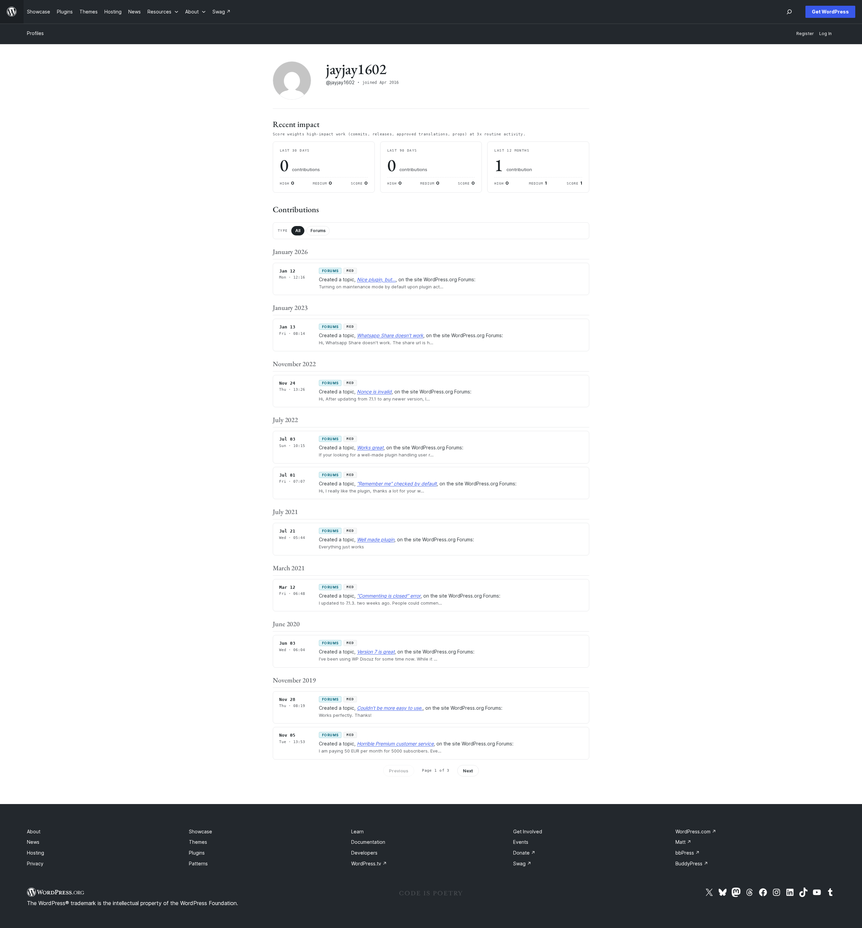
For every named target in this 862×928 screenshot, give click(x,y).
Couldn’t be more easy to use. (390, 708)
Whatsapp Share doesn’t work (390, 335)
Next (468, 770)
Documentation (368, 842)
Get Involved (527, 831)
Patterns (198, 863)
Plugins (197, 853)
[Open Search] (789, 12)
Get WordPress (830, 11)
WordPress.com (695, 831)
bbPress (687, 853)
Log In (825, 33)
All (297, 230)
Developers (364, 853)
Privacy (35, 863)
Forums (318, 230)
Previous (398, 770)
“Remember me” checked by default (397, 483)
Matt (683, 842)
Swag (522, 863)
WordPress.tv (369, 863)
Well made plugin (375, 539)
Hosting (35, 853)
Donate (524, 853)
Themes (198, 842)
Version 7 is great (376, 651)
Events (520, 842)
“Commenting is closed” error (389, 596)
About (33, 831)
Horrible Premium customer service (395, 743)
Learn (357, 831)
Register (805, 33)
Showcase (200, 831)
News (33, 842)
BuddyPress (691, 863)
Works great (370, 447)
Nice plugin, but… (376, 279)
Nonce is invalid (374, 391)
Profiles (35, 33)
